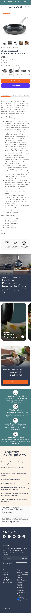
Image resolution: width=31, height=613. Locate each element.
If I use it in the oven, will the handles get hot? (14, 475)
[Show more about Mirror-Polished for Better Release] (22, 337)
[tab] (5, 95)
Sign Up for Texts (7, 582)
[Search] (5, 6)
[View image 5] (26, 43)
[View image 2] (10, 43)
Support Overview (22, 572)
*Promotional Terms (21, 593)
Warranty (19, 579)
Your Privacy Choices (22, 599)
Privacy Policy (7, 579)
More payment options (15, 89)
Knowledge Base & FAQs (22, 575)
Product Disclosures (20, 596)
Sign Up (24, 558)
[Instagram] (4, 536)
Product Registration (20, 586)
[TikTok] (19, 536)
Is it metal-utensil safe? (9, 483)
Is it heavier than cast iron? (10, 479)
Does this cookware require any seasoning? (12, 463)
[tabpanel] (15, 166)
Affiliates (5, 576)
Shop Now (15, 382)
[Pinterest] (23, 536)
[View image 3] (16, 43)
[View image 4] (21, 43)
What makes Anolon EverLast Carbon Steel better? (14, 500)
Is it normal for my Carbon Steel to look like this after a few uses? (14, 494)
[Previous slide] (2, 2)
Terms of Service (7, 581)
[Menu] (2, 7)
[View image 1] (5, 43)
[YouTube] (14, 536)
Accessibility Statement (20, 589)
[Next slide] (29, 2)
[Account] (25, 6)
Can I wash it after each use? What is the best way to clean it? (13, 488)
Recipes (5, 577)
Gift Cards (5, 574)
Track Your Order (22, 581)
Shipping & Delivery (20, 583)
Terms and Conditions (21, 562)
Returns (19, 577)
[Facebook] (9, 536)
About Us (5, 572)
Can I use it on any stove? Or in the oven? (13, 469)
